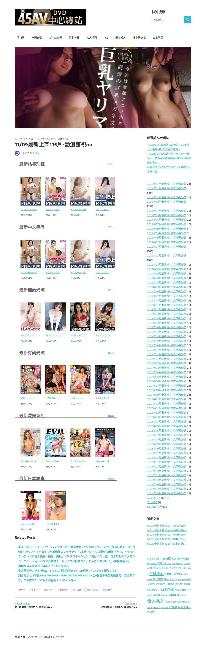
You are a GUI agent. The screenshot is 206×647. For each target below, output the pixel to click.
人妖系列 (176, 559)
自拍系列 (176, 602)
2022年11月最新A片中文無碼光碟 (166, 296)
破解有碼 (173, 595)
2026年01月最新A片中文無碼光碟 (166, 462)
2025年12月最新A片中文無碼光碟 (166, 457)
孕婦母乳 (173, 568)
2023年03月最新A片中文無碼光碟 (166, 314)
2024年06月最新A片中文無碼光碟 (166, 381)
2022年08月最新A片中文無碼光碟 (166, 283)
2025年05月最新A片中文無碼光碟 (166, 426)
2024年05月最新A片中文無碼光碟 (166, 377)
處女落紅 (184, 602)
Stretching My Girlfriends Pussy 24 (36, 461)
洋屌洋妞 (179, 583)
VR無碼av (21, 589)
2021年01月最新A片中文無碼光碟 (166, 188)
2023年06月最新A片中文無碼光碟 (166, 327)
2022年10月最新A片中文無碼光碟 (166, 291)
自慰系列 (169, 602)
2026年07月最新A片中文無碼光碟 (166, 489)
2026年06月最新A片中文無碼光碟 (166, 484)
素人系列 (92, 38)
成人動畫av (78, 589)
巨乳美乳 (74, 38)
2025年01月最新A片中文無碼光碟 (166, 408)
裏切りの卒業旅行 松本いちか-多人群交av (43, 566)
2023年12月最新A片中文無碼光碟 (166, 354)
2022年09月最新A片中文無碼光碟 (166, 287)
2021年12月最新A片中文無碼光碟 (166, 242)
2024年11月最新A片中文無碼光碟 (166, 399)
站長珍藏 (183, 595)
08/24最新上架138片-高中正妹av (166, 539)
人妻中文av (34, 589)
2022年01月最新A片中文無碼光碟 (166, 247)
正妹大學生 (160, 583)
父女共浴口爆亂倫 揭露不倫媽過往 (61, 210)
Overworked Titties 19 (105, 461)
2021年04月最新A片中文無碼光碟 (166, 211)
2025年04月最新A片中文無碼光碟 (166, 422)
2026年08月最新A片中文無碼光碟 (166, 493)
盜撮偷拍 (164, 595)
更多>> (111, 164)
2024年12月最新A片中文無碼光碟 (166, 404)
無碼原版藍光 (181, 590)
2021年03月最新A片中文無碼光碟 (166, 202)
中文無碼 (165, 559)
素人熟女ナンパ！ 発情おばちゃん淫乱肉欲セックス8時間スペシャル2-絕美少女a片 (68, 571)
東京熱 (152, 584)
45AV (36, 153)
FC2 (106, 38)
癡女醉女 (157, 595)
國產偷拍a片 (63, 589)
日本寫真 (173, 579)
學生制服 (181, 568)
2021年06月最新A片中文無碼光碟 (166, 220)
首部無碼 (172, 607)
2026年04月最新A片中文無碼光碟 (166, 475)
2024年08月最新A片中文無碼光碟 (166, 390)
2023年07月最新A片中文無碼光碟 (166, 332)
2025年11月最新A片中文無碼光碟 (166, 453)
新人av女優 (55, 38)
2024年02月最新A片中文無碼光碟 (166, 363)
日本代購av (162, 579)
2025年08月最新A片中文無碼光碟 (166, 439)
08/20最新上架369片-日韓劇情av (166, 526)
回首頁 (21, 38)
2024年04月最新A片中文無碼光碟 (166, 372)
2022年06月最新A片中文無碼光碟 (166, 278)
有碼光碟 (181, 579)
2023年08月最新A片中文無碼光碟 (166, 336)
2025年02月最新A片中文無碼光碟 (166, 413)
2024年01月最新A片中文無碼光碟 (166, 359)
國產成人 (120, 38)
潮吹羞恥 (187, 584)
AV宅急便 (151, 559)
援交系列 (178, 574)
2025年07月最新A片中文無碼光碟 (166, 435)
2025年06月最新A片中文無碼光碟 (166, 431)
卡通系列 (153, 563)
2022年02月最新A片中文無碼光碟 (166, 256)
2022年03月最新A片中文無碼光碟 (166, 265)
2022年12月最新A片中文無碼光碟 (166, 300)
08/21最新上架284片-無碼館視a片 (167, 530)
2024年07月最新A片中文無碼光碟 (166, 386)
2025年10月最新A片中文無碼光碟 (166, 449)
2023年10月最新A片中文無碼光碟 (166, 345)
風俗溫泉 (164, 607)
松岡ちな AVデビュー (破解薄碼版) (86, 335)
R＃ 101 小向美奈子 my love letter (61, 524)
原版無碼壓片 (177, 563)
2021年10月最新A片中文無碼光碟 (166, 238)
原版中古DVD (164, 563)
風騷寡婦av (107, 589)
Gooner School (52, 461)
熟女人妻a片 (92, 589)
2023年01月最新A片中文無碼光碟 (166, 305)
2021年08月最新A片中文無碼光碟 (166, 229)
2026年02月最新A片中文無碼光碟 (166, 466)
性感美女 (169, 574)
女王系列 (165, 568)
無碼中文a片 (153, 590)
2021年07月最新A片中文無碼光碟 (166, 224)
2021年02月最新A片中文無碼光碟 (166, 197)
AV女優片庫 (153, 498)
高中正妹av (184, 607)
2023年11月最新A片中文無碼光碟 (53, 138)
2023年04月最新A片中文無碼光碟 (166, 318)
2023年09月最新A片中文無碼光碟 (166, 341)
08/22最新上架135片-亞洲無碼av (166, 535)
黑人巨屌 (151, 611)
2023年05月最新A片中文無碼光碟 (166, 323)
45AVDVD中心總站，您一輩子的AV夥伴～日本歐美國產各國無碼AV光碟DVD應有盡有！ (169, 158)
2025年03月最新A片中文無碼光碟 (166, 417)
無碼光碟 (37, 38)
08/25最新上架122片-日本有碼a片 (167, 544)
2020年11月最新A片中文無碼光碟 (166, 184)
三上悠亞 (158, 38)
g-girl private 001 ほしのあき (33, 524)
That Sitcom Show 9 (80, 461)
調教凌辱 (157, 607)
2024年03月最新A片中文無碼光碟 (166, 368)
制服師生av (49, 589)
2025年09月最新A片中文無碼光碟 (166, 444)
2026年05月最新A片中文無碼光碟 (166, 480)
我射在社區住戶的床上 (105, 210)
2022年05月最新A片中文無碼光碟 (166, 273)
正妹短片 (170, 583)
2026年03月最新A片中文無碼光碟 (166, 471)
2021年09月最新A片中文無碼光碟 (166, 233)
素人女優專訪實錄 (29, 210)
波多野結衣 (139, 38)
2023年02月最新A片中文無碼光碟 (166, 309)
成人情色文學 (155, 507)
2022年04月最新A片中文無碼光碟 (166, 269)
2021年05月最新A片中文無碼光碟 (166, 215)
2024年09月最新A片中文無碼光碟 (166, 395)
